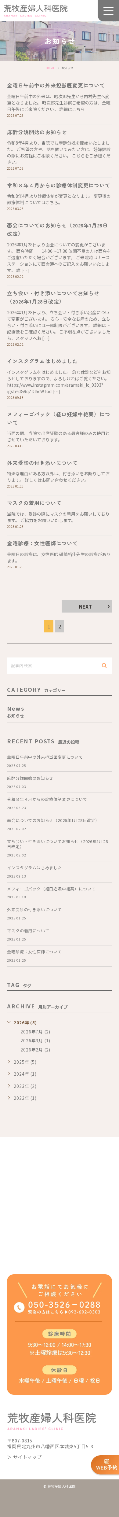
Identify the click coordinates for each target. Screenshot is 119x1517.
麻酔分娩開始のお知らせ (37, 132)
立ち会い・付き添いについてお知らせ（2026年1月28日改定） (53, 297)
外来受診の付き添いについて (42, 462)
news (15, 711)
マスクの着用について (34, 502)
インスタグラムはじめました (42, 361)
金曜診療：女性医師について (42, 543)
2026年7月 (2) (35, 1032)
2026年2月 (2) (35, 1050)
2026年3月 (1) (35, 1040)
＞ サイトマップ (24, 1457)
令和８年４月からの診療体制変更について (58, 185)
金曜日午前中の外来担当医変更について (56, 85)
